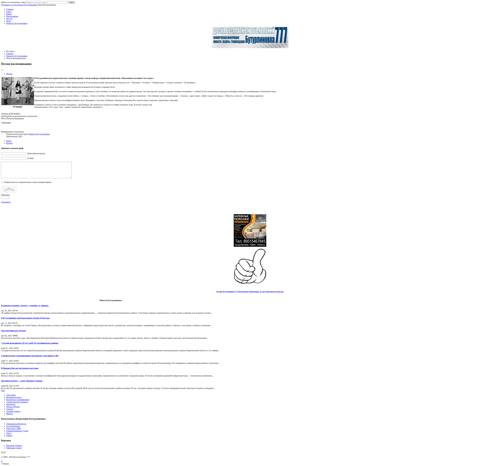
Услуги (9, 19)
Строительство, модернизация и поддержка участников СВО (30, 356)
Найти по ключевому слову (13, 2)
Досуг (9, 433)
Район (9, 14)
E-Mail (30, 158)
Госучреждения (13, 426)
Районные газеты (14, 448)
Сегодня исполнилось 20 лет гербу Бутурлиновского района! (29, 343)
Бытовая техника (13, 397)
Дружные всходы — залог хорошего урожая (21, 381)
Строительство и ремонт (17, 402)
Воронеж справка (14, 445)
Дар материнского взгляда (13, 331)
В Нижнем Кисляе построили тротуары (19, 368)
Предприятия (12, 16)
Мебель (9, 414)
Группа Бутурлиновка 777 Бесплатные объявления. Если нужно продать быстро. (250, 292)
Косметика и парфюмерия (17, 400)
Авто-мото (11, 395)
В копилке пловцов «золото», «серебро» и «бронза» (25, 305)
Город (8, 12)
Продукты (10, 404)
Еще (3, 390)
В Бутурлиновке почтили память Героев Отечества (25, 318)
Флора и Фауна (13, 407)
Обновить (5, 195)
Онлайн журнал (13, 411)
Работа (9, 435)
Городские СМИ (13, 428)
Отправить (6, 202)
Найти (71, 2)
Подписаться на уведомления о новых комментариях (27, 182)
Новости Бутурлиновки (16, 23)
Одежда (9, 409)
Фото (8, 21)
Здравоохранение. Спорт (17, 431)
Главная (9, 9)
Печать (9, 74)
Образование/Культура (16, 424)
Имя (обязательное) (36, 153)
